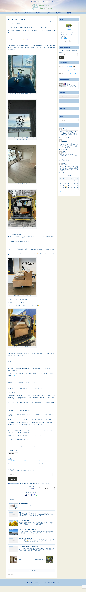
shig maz (69, 29)
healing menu (35, 582)
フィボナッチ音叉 (37, 483)
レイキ (43, 483)
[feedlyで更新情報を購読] (37, 495)
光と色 (24, 460)
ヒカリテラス (11, 483)
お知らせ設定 (13, 479)
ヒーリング (47, 483)
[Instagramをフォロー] (34, 495)
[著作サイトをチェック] (26, 495)
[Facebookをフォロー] (31, 495)
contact (44, 582)
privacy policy (56, 582)
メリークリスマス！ (42, 460)
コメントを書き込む (31, 570)
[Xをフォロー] (29, 495)
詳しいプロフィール (65, 38)
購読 (61, 57)
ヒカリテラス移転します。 (13, 460)
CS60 (22, 483)
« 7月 (60, 191)
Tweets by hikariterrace (64, 112)
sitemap (50, 582)
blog (40, 582)
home (29, 582)
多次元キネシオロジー (28, 483)
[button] (47, 488)
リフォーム (17, 483)
